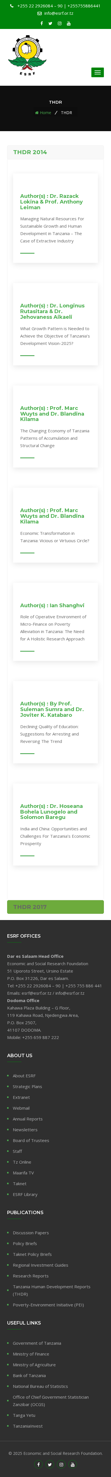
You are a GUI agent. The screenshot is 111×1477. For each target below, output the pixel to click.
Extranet (21, 1097)
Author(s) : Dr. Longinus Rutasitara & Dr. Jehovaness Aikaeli (52, 311)
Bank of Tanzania (29, 1375)
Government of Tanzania (37, 1343)
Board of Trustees (31, 1140)
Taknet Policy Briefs (32, 1254)
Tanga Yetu (24, 1415)
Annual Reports (28, 1119)
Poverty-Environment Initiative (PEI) (48, 1305)
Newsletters (25, 1129)
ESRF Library (25, 1194)
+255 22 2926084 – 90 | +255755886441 (59, 6)
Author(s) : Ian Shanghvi (52, 605)
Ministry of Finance (31, 1354)
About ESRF (24, 1075)
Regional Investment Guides (40, 1265)
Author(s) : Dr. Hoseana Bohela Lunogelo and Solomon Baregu (51, 812)
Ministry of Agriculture (34, 1364)
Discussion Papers (31, 1232)
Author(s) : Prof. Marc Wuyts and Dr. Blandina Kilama (52, 414)
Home (45, 112)
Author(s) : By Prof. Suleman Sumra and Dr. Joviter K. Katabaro (52, 709)
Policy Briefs (25, 1243)
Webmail (21, 1108)
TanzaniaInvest (28, 1426)
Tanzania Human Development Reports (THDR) (52, 1290)
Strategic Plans (27, 1086)
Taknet (19, 1183)
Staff (17, 1151)
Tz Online (22, 1162)
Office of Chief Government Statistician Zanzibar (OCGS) (51, 1400)
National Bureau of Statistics (40, 1386)
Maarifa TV (23, 1173)
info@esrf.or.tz (58, 13)
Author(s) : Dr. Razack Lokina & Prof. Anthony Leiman (51, 202)
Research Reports (31, 1276)
